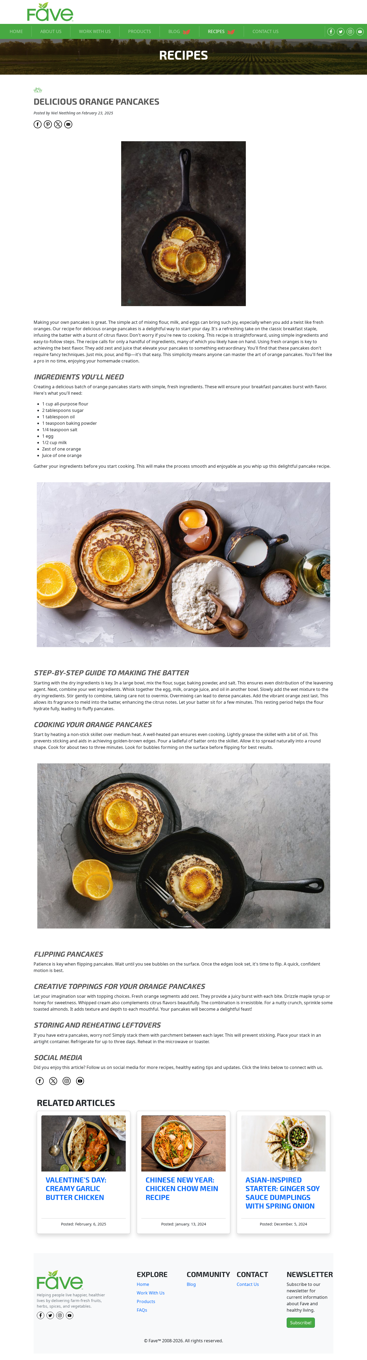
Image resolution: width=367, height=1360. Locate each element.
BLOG (174, 31)
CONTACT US (266, 31)
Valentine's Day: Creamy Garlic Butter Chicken (76, 1189)
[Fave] (60, 1280)
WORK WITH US (95, 31)
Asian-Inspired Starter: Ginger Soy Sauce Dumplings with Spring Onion (282, 1193)
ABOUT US (51, 31)
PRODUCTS (139, 31)
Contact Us (248, 1284)
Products (146, 1301)
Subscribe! (300, 1323)
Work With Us (151, 1293)
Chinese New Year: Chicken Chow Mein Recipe (182, 1189)
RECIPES (217, 31)
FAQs (142, 1310)
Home (143, 1284)
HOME (16, 31)
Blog (191, 1284)
